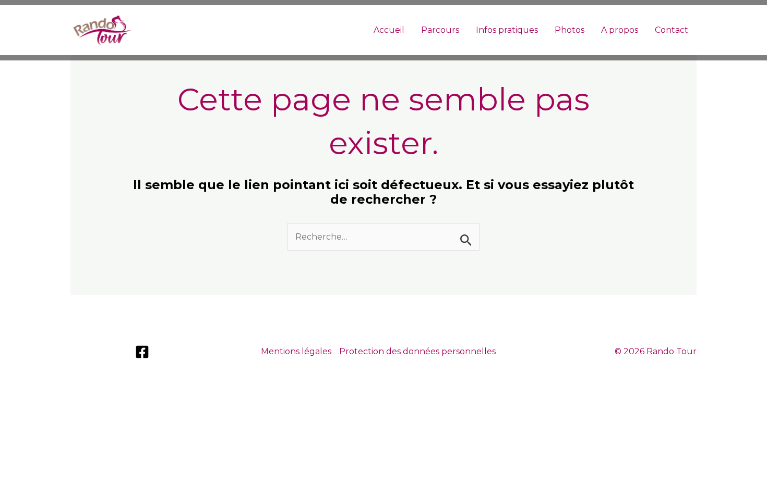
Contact (671, 30)
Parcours (440, 30)
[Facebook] (142, 352)
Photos (569, 30)
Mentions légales (296, 351)
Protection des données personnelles (417, 351)
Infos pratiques (507, 30)
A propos (619, 30)
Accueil (389, 30)
